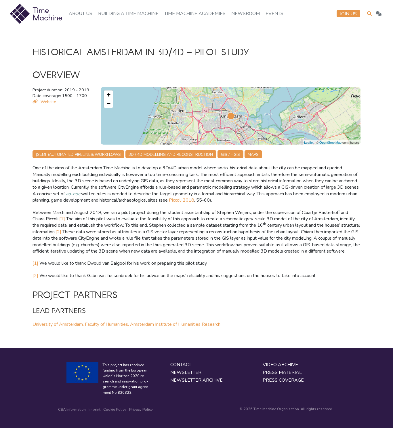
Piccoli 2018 (181, 200)
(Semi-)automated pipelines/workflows (78, 154)
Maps (253, 154)
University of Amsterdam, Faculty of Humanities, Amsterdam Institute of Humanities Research (126, 324)
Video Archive (280, 365)
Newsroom (245, 13)
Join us (348, 14)
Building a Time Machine (128, 13)
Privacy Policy (141, 409)
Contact (180, 365)
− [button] (108, 103)
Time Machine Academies (195, 13)
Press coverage (283, 380)
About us (80, 13)
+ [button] (108, 94)
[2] (58, 232)
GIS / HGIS (230, 154)
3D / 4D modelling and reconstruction (171, 154)
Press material (282, 372)
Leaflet (309, 142)
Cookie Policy (114, 409)
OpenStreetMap (330, 142)
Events (274, 13)
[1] (62, 219)
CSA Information (72, 409)
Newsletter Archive (196, 380)
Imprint (94, 409)
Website (48, 102)
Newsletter (185, 372)
